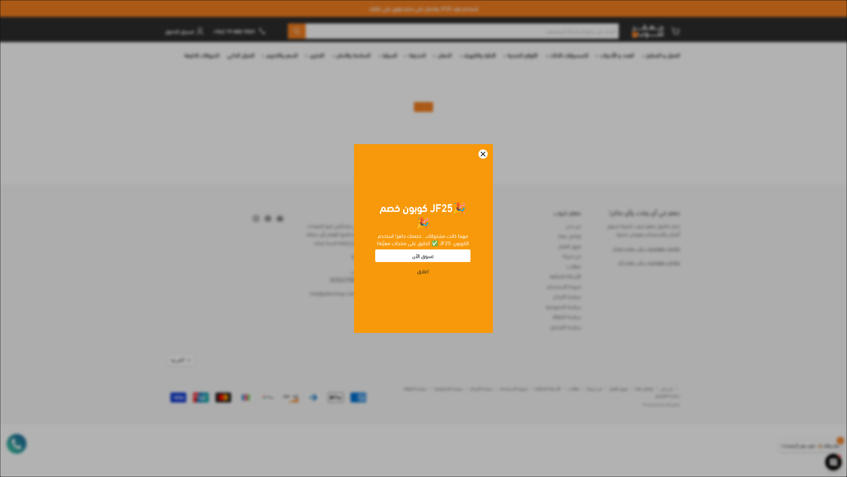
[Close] (483, 154)
